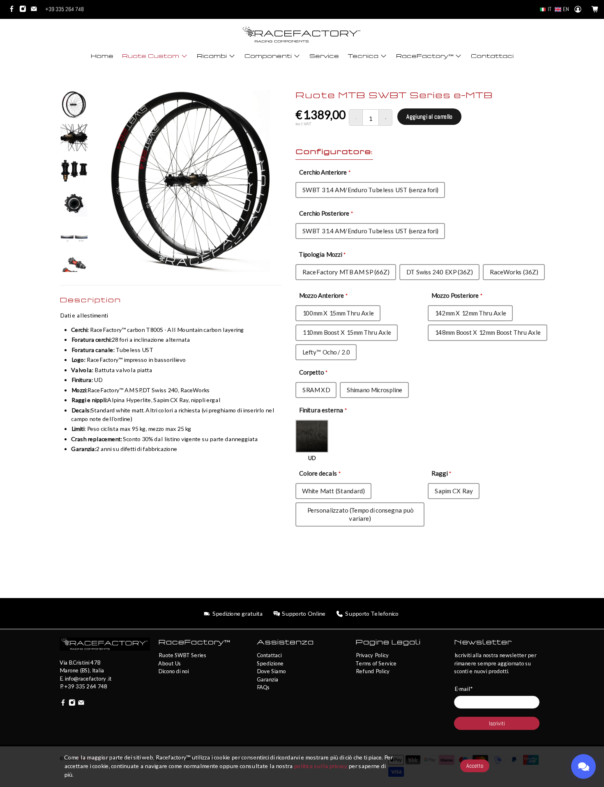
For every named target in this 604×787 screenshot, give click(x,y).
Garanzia (267, 679)
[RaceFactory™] (302, 35)
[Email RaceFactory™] (35, 10)
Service (324, 56)
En (566, 9)
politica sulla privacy (320, 765)
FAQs (263, 687)
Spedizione (270, 663)
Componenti (268, 56)
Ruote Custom (150, 56)
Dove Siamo (271, 671)
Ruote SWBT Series (182, 655)
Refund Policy (372, 671)
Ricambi (212, 56)
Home (102, 56)
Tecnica (363, 56)
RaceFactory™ (424, 56)
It (549, 9)
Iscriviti (497, 723)
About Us (169, 663)
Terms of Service (376, 663)
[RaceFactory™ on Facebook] (13, 10)
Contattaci (492, 56)
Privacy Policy (372, 655)
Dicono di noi (173, 671)
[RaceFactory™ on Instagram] (24, 10)
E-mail (463, 688)
